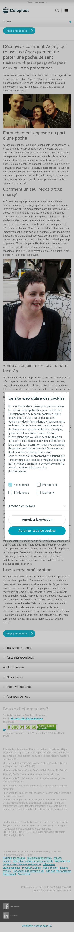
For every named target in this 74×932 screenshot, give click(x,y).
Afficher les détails (21, 506)
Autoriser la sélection (37, 519)
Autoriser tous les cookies (37, 531)
